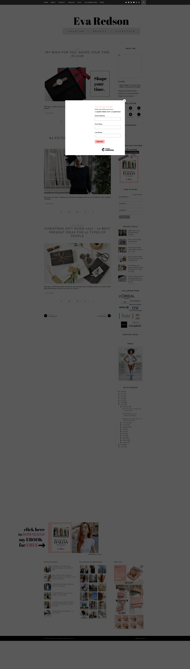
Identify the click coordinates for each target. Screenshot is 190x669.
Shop (79, 2)
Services (71, 2)
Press (102, 2)
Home (46, 2)
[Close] (124, 100)
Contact (62, 2)
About (53, 2)
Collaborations (91, 2)
